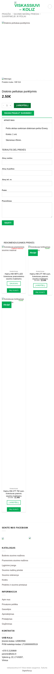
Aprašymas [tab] (9, 120)
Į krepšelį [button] (40, 285)
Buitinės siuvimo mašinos (13, 556)
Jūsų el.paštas (8, 169)
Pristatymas (7, 619)
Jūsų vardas (7, 158)
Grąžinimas (7, 624)
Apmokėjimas (8, 614)
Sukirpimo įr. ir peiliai (14, 16)
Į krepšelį (22, 105)
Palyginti (14, 290)
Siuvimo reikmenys (10, 575)
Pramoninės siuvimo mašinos (15, 560)
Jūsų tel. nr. (7, 179)
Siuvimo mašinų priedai (26, 14)
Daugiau (14, 283)
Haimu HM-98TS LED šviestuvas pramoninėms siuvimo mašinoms (14, 276)
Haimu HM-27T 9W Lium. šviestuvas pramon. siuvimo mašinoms (40, 276)
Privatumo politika (10, 604)
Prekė (4, 190)
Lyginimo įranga (9, 565)
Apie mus (6, 599)
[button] (3, 6)
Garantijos (6, 609)
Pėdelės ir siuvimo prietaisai (14, 585)
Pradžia (6, 14)
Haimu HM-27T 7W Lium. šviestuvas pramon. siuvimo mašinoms (13, 493)
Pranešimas (7, 201)
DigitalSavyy (27, 671)
